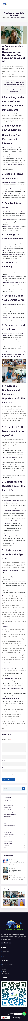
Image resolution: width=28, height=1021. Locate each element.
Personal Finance (7, 836)
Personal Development (9, 834)
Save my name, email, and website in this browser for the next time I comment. (14, 775)
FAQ (3, 956)
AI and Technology (8, 801)
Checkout (4, 971)
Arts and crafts (7, 807)
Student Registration (7, 966)
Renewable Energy (8, 841)
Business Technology (8, 812)
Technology (6, 845)
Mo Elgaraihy (17, 1015)
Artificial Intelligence (8, 805)
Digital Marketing (7, 816)
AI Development (7, 803)
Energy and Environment (9, 825)
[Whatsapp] (24, 1014)
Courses (4, 969)
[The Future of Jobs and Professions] (5, 870)
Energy (5, 823)
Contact (15, 1019)
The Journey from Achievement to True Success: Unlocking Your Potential (17, 879)
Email (3, 760)
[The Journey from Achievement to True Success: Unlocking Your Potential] (5, 877)
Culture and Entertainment (10, 814)
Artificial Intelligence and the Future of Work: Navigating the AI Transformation (17, 862)
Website (4, 767)
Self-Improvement (8, 843)
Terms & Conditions (6, 974)
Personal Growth (7, 839)
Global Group (6, 17)
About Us (21, 1019)
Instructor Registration (7, 964)
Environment (6, 827)
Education (6, 818)
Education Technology (9, 821)
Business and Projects (9, 809)
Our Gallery (4, 954)
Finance (5, 830)
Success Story (5, 951)
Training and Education (9, 848)
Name (4, 754)
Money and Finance (8, 832)
